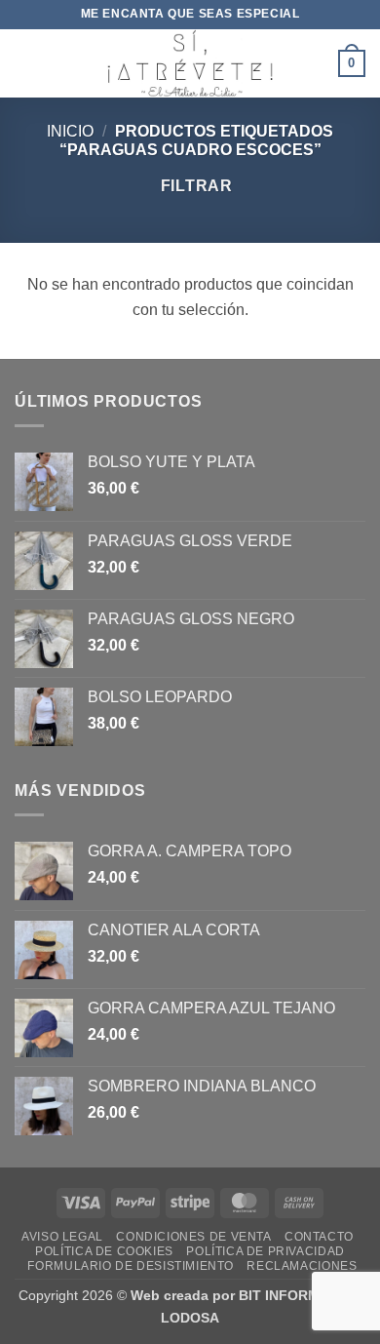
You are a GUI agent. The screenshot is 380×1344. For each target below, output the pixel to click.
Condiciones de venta (193, 1237)
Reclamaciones (302, 1266)
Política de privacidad (265, 1251)
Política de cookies (104, 1251)
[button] (26, 63)
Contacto (319, 1237)
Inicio (70, 131)
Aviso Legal (62, 1237)
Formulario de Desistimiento (130, 1266)
